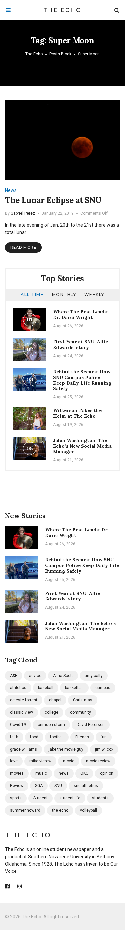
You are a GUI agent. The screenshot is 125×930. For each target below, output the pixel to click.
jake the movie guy (66, 749)
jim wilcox (104, 749)
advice (35, 675)
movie (68, 761)
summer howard (25, 810)
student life (69, 798)
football (57, 737)
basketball (74, 687)
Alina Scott (63, 675)
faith (14, 737)
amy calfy (94, 675)
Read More (23, 247)
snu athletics (86, 785)
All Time (32, 294)
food (34, 737)
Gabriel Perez (23, 213)
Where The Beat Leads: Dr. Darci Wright (80, 314)
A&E (13, 675)
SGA (39, 785)
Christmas (82, 700)
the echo (60, 810)
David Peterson (91, 724)
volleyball (88, 810)
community (80, 712)
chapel (55, 700)
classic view (21, 712)
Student (40, 798)
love (14, 761)
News (11, 190)
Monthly (64, 294)
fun (104, 737)
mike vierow (40, 761)
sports (16, 798)
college (51, 712)
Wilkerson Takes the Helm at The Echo (77, 413)
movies (17, 773)
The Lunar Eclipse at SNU (53, 200)
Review (16, 785)
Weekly (94, 294)
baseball (45, 687)
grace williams (23, 749)
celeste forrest (23, 700)
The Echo (62, 10)
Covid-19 (18, 724)
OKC (84, 773)
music (41, 773)
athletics (18, 687)
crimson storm (51, 724)
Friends (82, 737)
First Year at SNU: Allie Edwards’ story (80, 344)
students (100, 798)
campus (102, 687)
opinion (106, 773)
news (64, 773)
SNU (58, 785)
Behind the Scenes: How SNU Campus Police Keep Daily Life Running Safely (82, 380)
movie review (98, 761)
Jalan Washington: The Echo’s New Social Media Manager (82, 446)
